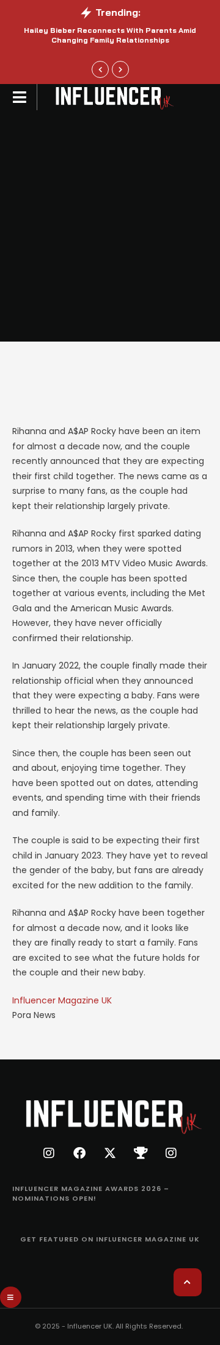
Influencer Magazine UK (62, 1000)
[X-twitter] (110, 1153)
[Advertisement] (110, 225)
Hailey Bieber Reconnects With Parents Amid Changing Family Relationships (110, 35)
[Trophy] (140, 1153)
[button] (20, 97)
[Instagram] (49, 1153)
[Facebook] (79, 1153)
